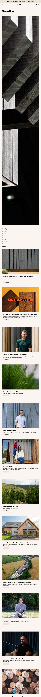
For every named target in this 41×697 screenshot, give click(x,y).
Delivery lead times (6, 235)
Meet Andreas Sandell (8, 620)
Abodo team (5, 231)
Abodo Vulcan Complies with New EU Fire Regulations (16, 542)
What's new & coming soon (7, 243)
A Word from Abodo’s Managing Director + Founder (15, 354)
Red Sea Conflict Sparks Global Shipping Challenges (16, 696)
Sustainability (5, 241)
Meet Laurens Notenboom (9, 430)
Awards (4, 233)
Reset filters (4, 246)
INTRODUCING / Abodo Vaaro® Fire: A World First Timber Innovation (20, 314)
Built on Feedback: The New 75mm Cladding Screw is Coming (18, 276)
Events (4, 237)
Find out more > (31, 1)
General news (5, 239)
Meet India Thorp (7, 466)
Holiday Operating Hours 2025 (10, 391)
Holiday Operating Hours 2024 (10, 506)
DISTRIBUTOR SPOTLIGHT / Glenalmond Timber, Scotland (17, 582)
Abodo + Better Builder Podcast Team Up (13, 658)
